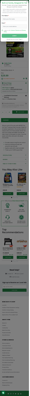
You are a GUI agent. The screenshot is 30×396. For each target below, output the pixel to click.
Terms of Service (15, 30)
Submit (14, 35)
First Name (5, 15)
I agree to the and (15, 31)
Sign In (20, 39)
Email (3, 23)
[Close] (27, 2)
